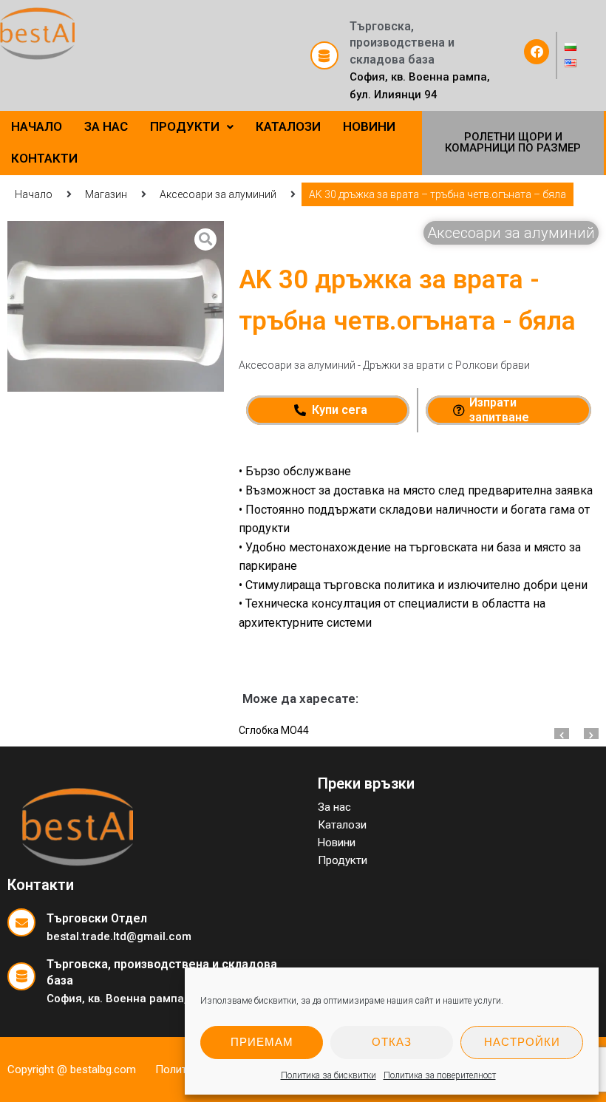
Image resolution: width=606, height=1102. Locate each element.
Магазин (106, 194)
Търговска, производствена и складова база (402, 43)
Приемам (262, 1041)
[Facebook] (536, 51)
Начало (33, 194)
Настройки (522, 1041)
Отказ (392, 1041)
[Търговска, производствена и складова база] (324, 55)
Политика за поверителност (440, 1075)
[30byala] (115, 306)
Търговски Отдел (97, 918)
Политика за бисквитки (328, 1075)
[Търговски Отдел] (21, 922)
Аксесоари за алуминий (218, 194)
